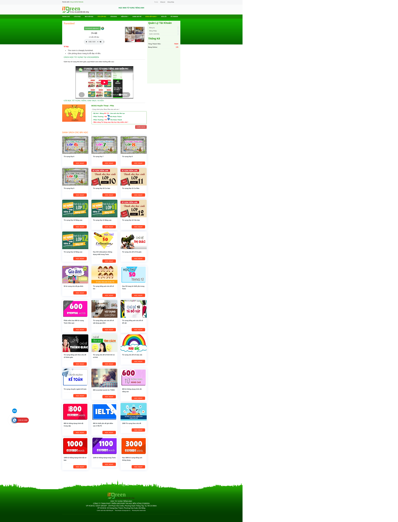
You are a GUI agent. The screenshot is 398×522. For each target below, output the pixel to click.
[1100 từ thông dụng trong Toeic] (104, 446)
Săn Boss (113, 16)
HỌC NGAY (80, 163)
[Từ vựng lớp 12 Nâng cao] (75, 240)
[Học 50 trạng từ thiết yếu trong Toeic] (134, 274)
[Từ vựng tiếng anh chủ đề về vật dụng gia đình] (104, 309)
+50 (105, 116)
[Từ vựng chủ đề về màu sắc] (134, 343)
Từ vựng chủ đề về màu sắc (132, 355)
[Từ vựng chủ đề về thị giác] (134, 240)
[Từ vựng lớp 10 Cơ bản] (104, 176)
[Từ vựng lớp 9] (75, 176)
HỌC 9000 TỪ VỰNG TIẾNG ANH (131, 8)
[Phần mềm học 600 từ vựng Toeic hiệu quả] (75, 309)
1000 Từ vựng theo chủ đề (131, 423)
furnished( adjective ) (92, 28)
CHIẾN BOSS (141, 127)
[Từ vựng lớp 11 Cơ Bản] (134, 176)
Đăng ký (162, 2)
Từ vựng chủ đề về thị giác (131, 252)
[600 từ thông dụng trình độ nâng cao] (134, 377)
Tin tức (156, 2)
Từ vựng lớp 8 (127, 156)
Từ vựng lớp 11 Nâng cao (102, 220)
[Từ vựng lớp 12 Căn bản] (134, 208)
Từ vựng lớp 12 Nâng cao (73, 252)
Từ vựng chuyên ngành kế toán (75, 389)
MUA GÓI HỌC (89, 16)
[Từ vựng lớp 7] (104, 145)
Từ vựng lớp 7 (98, 156)
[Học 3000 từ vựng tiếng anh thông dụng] (134, 446)
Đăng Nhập (170, 2)
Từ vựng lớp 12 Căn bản (131, 220)
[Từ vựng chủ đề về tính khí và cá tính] (104, 343)
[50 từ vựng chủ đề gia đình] (75, 274)
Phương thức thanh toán (139, 510)
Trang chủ (66, 16)
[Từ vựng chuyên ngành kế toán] (75, 377)
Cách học (77, 16)
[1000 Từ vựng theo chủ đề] (134, 411)
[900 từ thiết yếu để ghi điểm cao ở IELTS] (104, 411)
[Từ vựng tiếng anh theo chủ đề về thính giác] (75, 343)
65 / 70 (106, 113)
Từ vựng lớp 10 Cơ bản (101, 188)
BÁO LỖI (163, 16)
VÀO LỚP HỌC (102, 16)
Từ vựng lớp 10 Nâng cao (73, 220)
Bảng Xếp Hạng (150, 16)
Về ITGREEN (174, 16)
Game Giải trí (136, 16)
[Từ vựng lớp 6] (75, 145)
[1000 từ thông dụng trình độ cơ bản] (75, 446)
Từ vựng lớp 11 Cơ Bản (130, 188)
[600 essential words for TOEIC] (104, 378)
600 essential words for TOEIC (104, 390)
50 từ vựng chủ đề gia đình (73, 286)
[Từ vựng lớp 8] (134, 145)
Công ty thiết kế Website (76, 2)
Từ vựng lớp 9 (69, 188)
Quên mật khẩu (154, 34)
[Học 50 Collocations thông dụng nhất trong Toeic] (104, 240)
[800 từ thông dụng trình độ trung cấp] (75, 411)
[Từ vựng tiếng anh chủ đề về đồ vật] (134, 309)
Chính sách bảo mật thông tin (105, 510)
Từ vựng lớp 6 (69, 156)
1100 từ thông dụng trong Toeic (104, 457)
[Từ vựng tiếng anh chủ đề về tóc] (104, 274)
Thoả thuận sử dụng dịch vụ (122, 510)
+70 (105, 120)
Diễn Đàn (124, 16)
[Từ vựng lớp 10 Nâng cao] (75, 208)
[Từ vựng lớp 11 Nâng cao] (104, 208)
